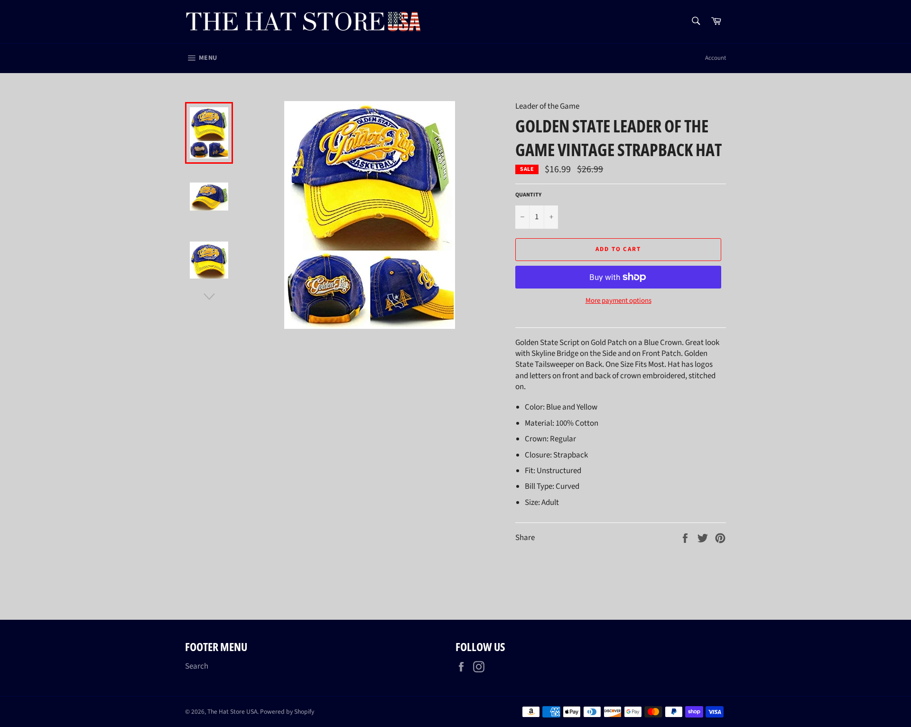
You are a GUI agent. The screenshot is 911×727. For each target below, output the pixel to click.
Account (715, 58)
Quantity (528, 195)
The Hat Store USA (232, 711)
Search (196, 666)
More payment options (618, 301)
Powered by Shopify (287, 711)
